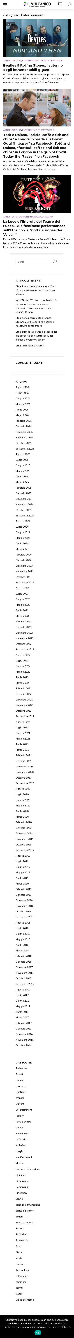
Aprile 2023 (22, 610)
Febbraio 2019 (24, 889)
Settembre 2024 (25, 515)
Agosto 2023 (23, 587)
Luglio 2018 (22, 928)
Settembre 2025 (25, 448)
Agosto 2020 (23, 788)
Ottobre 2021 (23, 710)
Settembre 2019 (25, 850)
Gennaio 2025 (23, 493)
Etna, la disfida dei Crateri (30, 345)
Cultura (16, 60)
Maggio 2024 (23, 537)
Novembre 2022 (25, 638)
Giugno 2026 (23, 398)
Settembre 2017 (25, 983)
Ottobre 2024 (23, 509)
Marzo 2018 (22, 950)
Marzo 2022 (22, 682)
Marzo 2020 (22, 816)
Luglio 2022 (22, 660)
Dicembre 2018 (24, 900)
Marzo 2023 (22, 615)
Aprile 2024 (22, 543)
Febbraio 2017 (24, 1022)
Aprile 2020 (22, 811)
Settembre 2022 (25, 649)
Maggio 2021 (23, 738)
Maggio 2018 (23, 939)
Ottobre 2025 (23, 443)
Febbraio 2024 (24, 554)
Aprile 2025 (22, 476)
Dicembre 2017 (24, 967)
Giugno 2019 (23, 866)
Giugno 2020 (23, 799)
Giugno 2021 (23, 732)
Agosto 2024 (23, 521)
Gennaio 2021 (23, 760)
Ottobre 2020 (23, 777)
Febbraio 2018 (24, 956)
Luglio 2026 (22, 392)
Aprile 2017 (22, 1011)
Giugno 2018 (23, 933)
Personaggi (56, 60)
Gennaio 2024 (23, 560)
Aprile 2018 (22, 944)
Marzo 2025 (22, 482)
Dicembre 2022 (24, 632)
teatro (49, 216)
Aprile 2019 (22, 877)
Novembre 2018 (25, 905)
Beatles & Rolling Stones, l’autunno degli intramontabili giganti (33, 68)
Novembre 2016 (25, 1039)
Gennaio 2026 (23, 426)
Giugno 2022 (23, 666)
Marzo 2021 (22, 749)
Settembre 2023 (25, 582)
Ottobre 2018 (23, 911)
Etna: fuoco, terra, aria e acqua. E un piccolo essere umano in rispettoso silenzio (35, 290)
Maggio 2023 (23, 604)
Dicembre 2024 (24, 498)
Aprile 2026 (22, 409)
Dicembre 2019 (24, 833)
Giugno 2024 (23, 532)
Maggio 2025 (23, 470)
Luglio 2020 (22, 794)
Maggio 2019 (23, 872)
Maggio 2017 (23, 1006)
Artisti (7, 60)
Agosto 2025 (23, 454)
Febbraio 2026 (24, 420)
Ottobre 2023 (23, 576)
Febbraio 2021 (24, 755)
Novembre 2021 (25, 705)
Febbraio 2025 (24, 487)
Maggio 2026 (23, 403)
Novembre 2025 (25, 437)
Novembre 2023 (25, 571)
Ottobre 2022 (23, 643)
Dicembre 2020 (24, 766)
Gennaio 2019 (23, 894)
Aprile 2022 (22, 677)
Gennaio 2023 (23, 627)
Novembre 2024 (25, 504)
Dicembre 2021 (24, 699)
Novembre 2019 (25, 838)
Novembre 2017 (25, 972)
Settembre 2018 (25, 917)
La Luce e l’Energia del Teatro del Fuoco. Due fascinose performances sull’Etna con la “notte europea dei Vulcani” (34, 228)
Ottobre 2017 (23, 978)
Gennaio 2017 (23, 1028)
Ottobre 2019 (23, 844)
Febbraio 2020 (24, 822)
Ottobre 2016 (23, 1045)
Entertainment (31, 60)
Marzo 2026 (22, 415)
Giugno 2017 (23, 1000)
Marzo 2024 (22, 548)
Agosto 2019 (23, 855)
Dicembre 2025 (24, 431)
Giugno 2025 (23, 465)
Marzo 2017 (22, 1017)
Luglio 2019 (22, 861)
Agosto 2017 (23, 989)
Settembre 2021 (25, 716)
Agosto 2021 (23, 721)
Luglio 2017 (22, 995)
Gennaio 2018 (23, 961)
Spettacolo (47, 130)
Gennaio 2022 (23, 693)
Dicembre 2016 (24, 1034)
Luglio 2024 (22, 526)
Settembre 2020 (25, 783)
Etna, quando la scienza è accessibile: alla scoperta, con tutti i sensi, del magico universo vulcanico (36, 335)
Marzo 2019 (22, 883)
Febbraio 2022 (24, 688)
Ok (38, 1332)
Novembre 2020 (25, 772)
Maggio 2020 (23, 805)
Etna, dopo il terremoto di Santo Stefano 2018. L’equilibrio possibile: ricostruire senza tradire (35, 321)
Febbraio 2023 (24, 621)
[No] (69, 1326)
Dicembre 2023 (24, 565)
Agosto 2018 (23, 922)
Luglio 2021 (22, 727)
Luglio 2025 (22, 459)
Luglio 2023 (22, 593)
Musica (45, 60)
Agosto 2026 (23, 387)
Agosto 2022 (23, 654)
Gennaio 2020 (23, 827)
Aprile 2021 (22, 744)
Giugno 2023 (23, 599)
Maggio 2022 (23, 671)
